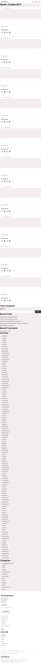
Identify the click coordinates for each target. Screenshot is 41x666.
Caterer (3, 567)
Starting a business (6, 572)
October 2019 (5, 480)
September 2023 (5, 411)
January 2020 (5, 478)
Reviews (2, 641)
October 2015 (5, 555)
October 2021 (5, 452)
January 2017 (5, 534)
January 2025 (5, 376)
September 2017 (5, 521)
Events (3, 578)
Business (3, 589)
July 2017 (4, 525)
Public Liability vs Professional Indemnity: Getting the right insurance (14, 323)
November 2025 (5, 355)
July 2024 (4, 389)
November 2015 (5, 553)
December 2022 (5, 430)
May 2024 (4, 394)
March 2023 (4, 424)
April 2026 (4, 344)
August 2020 (4, 471)
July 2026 (4, 338)
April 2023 (4, 422)
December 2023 (5, 404)
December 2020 (5, 467)
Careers (2, 639)
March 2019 (4, 495)
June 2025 (4, 366)
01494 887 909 (4, 605)
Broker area (3, 645)
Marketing (4, 582)
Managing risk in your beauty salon (7, 325)
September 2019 (5, 482)
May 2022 (4, 443)
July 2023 (4, 415)
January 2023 (5, 428)
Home (2, 8)
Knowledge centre (7, 8)
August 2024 (4, 387)
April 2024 (4, 396)
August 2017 (4, 523)
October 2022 (5, 435)
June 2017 (4, 527)
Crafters (3, 565)
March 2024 (4, 398)
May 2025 (4, 368)
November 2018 (5, 499)
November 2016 (5, 536)
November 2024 (5, 381)
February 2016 (5, 547)
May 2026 (4, 342)
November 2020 (5, 469)
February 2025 (5, 374)
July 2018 (4, 508)
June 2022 (4, 441)
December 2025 (5, 353)
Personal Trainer (5, 576)
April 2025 (4, 370)
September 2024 (5, 385)
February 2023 (5, 426)
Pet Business (4, 574)
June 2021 (4, 456)
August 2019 (4, 484)
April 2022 (4, 445)
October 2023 (5, 409)
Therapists (4, 569)
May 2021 (4, 458)
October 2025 (5, 357)
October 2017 (5, 519)
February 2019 (5, 497)
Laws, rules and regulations (7, 563)
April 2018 (4, 512)
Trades (3, 580)
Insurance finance (6, 587)
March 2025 (4, 372)
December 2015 (5, 551)
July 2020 (4, 473)
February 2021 (5, 463)
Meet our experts (4, 643)
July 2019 (4, 486)
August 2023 (4, 413)
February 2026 (5, 348)
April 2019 (4, 493)
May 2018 (4, 510)
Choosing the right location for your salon (9, 319)
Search (1, 309)
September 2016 (5, 538)
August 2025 (4, 361)
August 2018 (4, 506)
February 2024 (5, 400)
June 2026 (4, 340)
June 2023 (4, 417)
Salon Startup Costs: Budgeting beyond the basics (10, 321)
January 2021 (5, 465)
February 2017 (5, 532)
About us (2, 637)
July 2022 (4, 439)
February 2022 (5, 450)
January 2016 (5, 549)
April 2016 (4, 542)
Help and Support (4, 618)
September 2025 (5, 359)
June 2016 (4, 540)
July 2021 (4, 454)
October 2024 (5, 383)
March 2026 (4, 346)
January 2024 (5, 402)
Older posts (2, 308)
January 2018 (5, 514)
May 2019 (4, 491)
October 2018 (5, 501)
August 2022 (4, 437)
